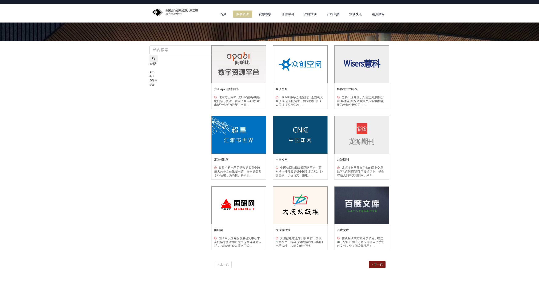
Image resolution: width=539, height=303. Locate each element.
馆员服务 (378, 14)
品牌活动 (310, 14)
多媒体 (153, 80)
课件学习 (288, 14)
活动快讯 (355, 14)
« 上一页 (223, 264)
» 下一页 (377, 264)
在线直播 (333, 14)
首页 (223, 14)
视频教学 (265, 14)
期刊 (152, 76)
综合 (152, 84)
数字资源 (242, 14)
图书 (152, 71)
